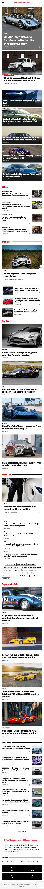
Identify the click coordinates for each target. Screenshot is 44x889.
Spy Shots (6, 321)
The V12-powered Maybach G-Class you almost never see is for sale (22, 79)
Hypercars (4, 423)
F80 (3, 386)
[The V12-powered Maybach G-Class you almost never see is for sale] (22, 63)
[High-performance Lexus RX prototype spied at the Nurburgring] (22, 446)
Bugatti (6, 552)
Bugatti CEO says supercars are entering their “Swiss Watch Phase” (16, 758)
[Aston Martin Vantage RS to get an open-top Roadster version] (22, 336)
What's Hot (6, 241)
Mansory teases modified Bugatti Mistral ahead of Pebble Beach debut (21, 555)
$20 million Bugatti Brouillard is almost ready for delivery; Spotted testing (16, 195)
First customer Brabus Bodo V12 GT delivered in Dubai (18, 535)
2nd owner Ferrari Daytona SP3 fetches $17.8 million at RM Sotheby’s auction (20, 694)
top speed (6, 578)
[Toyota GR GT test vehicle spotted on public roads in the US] (37, 825)
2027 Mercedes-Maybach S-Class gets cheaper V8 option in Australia (16, 769)
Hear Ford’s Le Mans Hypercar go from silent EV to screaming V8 (21, 427)
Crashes (24, 570)
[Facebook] (12, 868)
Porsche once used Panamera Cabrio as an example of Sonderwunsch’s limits (21, 138)
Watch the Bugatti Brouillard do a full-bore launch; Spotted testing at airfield (20, 120)
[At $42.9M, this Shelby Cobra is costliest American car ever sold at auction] (22, 599)
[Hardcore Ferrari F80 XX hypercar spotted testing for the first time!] (22, 373)
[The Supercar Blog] (22, 2)
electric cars (33, 570)
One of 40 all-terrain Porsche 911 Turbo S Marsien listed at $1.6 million (21, 545)
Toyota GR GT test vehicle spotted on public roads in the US (15, 822)
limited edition (35, 575)
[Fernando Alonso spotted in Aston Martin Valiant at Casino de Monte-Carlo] (37, 218)
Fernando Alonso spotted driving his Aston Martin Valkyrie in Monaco (16, 801)
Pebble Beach (21, 564)
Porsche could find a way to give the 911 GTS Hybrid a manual (26, 311)
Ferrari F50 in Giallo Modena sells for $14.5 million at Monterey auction (20, 656)
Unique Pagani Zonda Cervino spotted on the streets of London (19, 40)
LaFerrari (25, 575)
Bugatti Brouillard (7, 191)
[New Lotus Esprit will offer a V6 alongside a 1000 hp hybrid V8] (8, 291)
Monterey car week (34, 567)
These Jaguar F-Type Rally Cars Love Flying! (20, 274)
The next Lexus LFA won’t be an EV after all (15, 812)
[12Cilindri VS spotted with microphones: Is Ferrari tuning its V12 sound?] (37, 205)
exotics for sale (11, 564)
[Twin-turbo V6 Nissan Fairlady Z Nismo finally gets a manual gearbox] (37, 750)
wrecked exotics (15, 573)
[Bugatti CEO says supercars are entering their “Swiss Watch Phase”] (37, 760)
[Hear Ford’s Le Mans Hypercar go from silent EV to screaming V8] (22, 409)
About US (5, 858)
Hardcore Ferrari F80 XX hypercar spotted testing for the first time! (19, 390)
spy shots (31, 573)
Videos (5, 187)
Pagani (6, 34)
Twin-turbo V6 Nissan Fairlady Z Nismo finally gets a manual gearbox (16, 747)
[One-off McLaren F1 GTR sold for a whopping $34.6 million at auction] (22, 714)
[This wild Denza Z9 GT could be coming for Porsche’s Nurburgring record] (37, 792)
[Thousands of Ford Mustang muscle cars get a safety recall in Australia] (8, 301)
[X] (32, 868)
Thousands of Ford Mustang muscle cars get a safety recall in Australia (27, 300)
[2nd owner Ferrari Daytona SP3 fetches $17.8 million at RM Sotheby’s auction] (22, 675)
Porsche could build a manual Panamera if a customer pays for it (22, 175)
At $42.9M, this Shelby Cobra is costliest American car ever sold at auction (20, 618)
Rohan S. (7, 83)
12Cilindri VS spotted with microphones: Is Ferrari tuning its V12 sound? (16, 206)
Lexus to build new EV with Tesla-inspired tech (21, 102)
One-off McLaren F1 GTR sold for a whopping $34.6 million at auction (19, 732)
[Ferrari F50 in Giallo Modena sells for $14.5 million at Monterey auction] (22, 638)
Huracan (5, 573)
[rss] (32, 876)
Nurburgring (5, 460)
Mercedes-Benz (9, 75)
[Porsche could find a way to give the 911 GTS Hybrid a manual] (7, 312)
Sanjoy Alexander (9, 279)
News (5, 541)
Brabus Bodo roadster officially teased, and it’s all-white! (20, 507)
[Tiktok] (12, 876)
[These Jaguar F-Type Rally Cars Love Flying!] (22, 257)
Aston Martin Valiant (7, 215)
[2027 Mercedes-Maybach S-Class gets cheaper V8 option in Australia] (37, 771)
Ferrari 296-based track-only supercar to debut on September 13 (22, 156)
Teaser (24, 573)
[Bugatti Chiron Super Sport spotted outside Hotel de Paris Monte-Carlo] (37, 230)
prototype (5, 350)
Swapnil (7, 47)
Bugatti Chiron (6, 227)
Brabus (5, 503)
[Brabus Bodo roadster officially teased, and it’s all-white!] (22, 490)
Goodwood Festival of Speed (12, 575)
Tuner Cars (6, 474)
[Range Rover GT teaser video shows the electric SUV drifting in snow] (37, 782)
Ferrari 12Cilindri (6, 202)
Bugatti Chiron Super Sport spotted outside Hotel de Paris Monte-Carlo (15, 230)
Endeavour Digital (29, 884)
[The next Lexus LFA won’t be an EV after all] (37, 814)
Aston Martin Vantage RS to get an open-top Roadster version (19, 353)
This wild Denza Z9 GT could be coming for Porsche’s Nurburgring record (15, 791)
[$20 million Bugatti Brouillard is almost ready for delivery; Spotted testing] (37, 194)
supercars (17, 570)
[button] (4, 2)
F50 (3, 652)
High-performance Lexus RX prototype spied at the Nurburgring (21, 464)
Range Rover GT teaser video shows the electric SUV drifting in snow (15, 780)
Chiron (5, 570)
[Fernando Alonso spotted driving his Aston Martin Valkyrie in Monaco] (37, 803)
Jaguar (5, 270)
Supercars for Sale (10, 584)
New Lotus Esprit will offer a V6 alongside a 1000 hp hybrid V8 (27, 289)
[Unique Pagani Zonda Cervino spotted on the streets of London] (22, 19)
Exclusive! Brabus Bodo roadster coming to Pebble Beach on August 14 (22, 525)
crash (10, 570)
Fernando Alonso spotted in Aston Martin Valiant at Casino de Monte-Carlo (14, 219)
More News (6, 742)
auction (24, 567)
